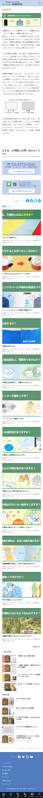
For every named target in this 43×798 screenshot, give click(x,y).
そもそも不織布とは (9, 237)
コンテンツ (5, 777)
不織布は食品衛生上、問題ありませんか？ (17, 382)
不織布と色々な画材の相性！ (27, 656)
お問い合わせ (6, 780)
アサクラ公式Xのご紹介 (23, 698)
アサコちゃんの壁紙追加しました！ (27, 726)
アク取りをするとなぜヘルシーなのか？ (16, 274)
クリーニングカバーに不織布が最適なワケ (17, 310)
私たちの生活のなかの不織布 (25, 708)
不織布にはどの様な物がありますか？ (15, 491)
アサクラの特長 (7, 766)
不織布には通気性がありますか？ (14, 455)
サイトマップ (6, 784)
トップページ (6, 763)
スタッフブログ (25, 701)
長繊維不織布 (36, 646)
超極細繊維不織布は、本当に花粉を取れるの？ (19, 563)
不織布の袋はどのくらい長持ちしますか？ (17, 527)
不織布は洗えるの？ (9, 346)
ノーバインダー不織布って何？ (13, 419)
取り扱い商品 (6, 770)
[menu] (39, 3)
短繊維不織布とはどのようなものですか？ (17, 636)
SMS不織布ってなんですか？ (12, 600)
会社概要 (5, 773)
